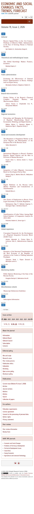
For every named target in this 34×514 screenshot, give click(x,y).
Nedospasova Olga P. (12, 204)
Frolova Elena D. (26, 239)
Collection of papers (8, 399)
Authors (5, 391)
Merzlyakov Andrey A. (12, 85)
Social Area (7, 451)
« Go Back (5, 309)
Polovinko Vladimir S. (11, 220)
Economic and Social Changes (12, 443)
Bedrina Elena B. (20, 174)
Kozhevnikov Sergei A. (21, 49)
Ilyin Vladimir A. (10, 49)
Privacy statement (8, 419)
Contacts (5, 346)
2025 (9, 319)
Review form (6, 432)
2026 (5, 319)
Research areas (7, 358)
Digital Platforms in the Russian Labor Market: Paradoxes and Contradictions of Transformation (18, 186)
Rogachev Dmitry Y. (22, 126)
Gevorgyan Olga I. (11, 206)
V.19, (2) (14, 324)
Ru (29, 17)
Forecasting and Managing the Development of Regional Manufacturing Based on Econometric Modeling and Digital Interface (18, 120)
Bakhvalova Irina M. (23, 278)
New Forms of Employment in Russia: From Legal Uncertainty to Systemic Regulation (18, 200)
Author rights (7, 417)
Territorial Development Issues (12, 448)
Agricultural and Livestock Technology (14, 455)
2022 (21, 319)
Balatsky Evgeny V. (11, 66)
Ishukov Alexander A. (12, 239)
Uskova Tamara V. (12, 104)
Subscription (6, 343)
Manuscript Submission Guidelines (14, 291)
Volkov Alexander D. (11, 145)
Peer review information (10, 429)
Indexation (6, 366)
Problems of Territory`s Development (14, 446)
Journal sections (7, 389)
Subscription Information (11, 299)
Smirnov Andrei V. (22, 160)
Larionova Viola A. (11, 241)
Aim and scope (7, 356)
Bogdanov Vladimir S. (24, 85)
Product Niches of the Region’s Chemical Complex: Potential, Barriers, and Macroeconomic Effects (18, 99)
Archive (5, 386)
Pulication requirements (10, 409)
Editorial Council (7, 341)
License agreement (8, 412)
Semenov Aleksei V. (25, 124)
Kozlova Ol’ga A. (10, 174)
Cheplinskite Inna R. (25, 104)
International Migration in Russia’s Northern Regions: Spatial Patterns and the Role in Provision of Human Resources (18, 155)
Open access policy (8, 371)
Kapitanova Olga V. (11, 126)
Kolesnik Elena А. (10, 191)
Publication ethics (8, 363)
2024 (13, 319)
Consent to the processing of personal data (16, 414)
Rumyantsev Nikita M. (12, 105)
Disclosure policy (8, 374)
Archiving (5, 369)
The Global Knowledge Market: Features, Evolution (18, 62)
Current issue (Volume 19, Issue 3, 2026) (14, 384)
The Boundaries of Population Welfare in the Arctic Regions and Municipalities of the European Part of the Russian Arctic (18, 140)
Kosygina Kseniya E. (11, 278)
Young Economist (9, 453)
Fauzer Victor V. (11, 160)
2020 (29, 319)
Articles (5, 394)
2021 (25, 319)
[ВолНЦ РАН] (15, 463)
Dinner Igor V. (22, 220)
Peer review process (9, 361)
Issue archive (7, 315)
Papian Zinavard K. (26, 259)
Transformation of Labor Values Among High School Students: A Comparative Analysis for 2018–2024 (18, 216)
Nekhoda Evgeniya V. (26, 204)
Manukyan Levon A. (11, 261)
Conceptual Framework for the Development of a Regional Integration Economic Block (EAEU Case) (18, 235)
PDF (3, 34)
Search (5, 397)
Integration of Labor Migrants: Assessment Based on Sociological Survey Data (18, 171)
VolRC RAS (4, 14)
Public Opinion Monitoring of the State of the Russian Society (18, 275)
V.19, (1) (7, 324)
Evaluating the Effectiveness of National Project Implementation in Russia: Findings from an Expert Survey (18, 80)
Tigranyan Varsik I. (12, 259)
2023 (17, 319)
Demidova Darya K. (21, 206)
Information (6, 335)
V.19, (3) (21, 324)
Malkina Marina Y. (12, 124)
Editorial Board (7, 338)
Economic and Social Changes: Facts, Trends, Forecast (16, 7)
